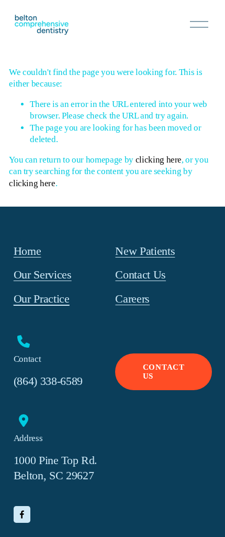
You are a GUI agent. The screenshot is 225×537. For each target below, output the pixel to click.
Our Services (43, 274)
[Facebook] (22, 514)
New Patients (145, 250)
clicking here (159, 160)
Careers (132, 298)
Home (27, 250)
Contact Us (140, 274)
